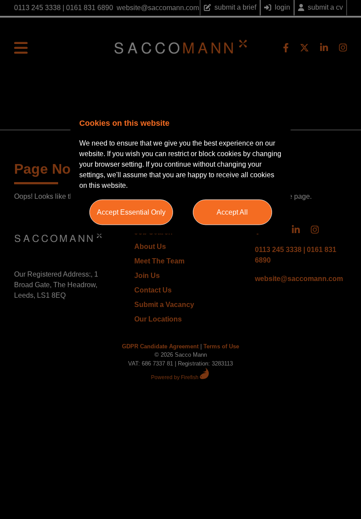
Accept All (232, 212)
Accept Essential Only (131, 212)
